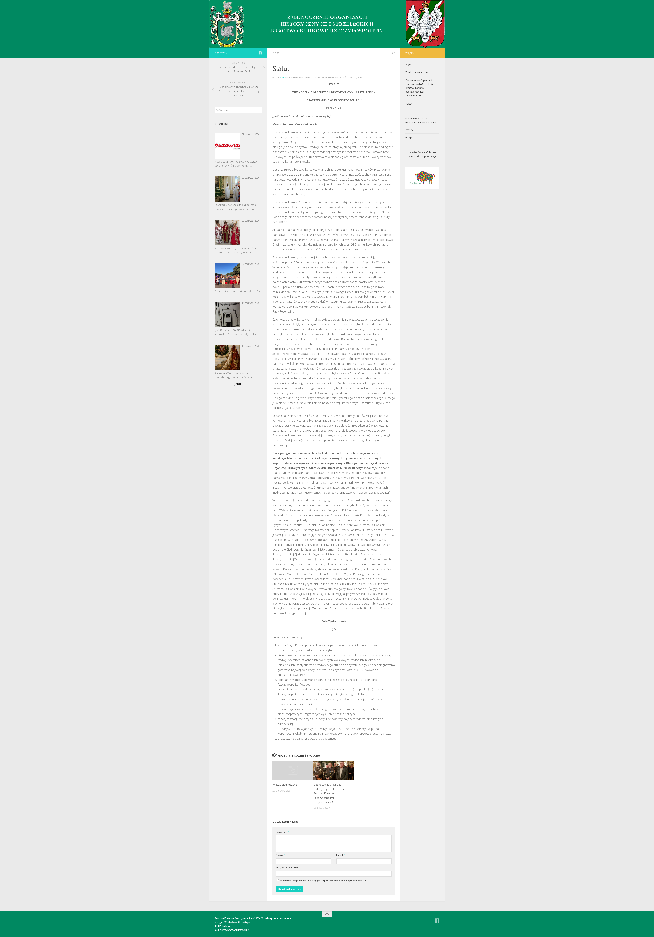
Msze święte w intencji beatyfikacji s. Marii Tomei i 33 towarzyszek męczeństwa (235, 250)
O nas (276, 53)
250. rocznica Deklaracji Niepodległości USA (237, 291)
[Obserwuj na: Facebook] (260, 53)
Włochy (409, 129)
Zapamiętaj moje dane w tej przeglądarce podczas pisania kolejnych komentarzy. (323, 880)
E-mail (340, 855)
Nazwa (280, 855)
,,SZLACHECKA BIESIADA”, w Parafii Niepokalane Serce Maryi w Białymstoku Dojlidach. (235, 332)
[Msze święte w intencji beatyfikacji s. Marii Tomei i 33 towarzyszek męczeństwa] (227, 232)
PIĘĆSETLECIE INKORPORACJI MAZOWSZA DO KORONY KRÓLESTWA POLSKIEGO (236, 163)
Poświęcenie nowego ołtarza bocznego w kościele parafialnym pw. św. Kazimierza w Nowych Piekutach (236, 207)
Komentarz (282, 832)
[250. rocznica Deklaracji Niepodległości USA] (227, 275)
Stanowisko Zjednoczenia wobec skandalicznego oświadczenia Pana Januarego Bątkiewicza (233, 376)
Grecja (408, 137)
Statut (408, 103)
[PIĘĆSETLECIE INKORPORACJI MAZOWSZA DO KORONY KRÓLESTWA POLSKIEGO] (227, 146)
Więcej (239, 383)
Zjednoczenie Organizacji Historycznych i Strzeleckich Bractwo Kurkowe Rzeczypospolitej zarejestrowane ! (329, 793)
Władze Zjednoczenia (284, 784)
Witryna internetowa (287, 867)
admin (283, 77)
